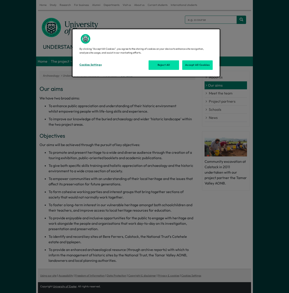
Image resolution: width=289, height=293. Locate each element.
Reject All (164, 64)
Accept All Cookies (197, 64)
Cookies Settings (90, 64)
